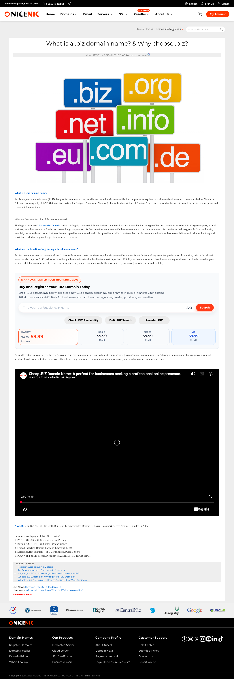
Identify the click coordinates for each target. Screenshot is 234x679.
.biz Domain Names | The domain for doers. (41, 570)
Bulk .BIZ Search (120, 320)
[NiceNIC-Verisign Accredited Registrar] (33, 610)
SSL (121, 14)
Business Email (62, 662)
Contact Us (146, 656)
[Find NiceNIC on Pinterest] (196, 640)
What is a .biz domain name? (31, 193)
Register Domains (20, 645)
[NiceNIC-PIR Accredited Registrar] (152, 610)
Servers (103, 14)
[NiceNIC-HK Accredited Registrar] (54, 610)
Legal (98, 662)
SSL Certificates (62, 656)
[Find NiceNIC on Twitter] (190, 640)
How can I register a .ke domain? (43, 587)
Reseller (141, 12)
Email (87, 14)
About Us (162, 14)
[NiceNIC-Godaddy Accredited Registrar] (74, 610)
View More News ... (23, 594)
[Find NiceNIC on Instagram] (202, 640)
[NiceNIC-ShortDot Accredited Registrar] (217, 610)
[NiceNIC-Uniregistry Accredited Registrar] (171, 610)
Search (205, 307)
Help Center (146, 645)
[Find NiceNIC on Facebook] (184, 640)
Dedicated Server (63, 645)
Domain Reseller (19, 650)
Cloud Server (60, 650)
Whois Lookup (18, 662)
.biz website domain (49, 225)
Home (50, 14)
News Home (144, 29)
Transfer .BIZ (154, 320)
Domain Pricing (19, 656)
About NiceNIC (104, 645)
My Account (218, 14)
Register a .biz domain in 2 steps (35, 566)
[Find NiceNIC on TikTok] (221, 640)
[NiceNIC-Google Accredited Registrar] (194, 610)
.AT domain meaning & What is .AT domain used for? (55, 590)
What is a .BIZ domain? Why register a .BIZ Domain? (46, 576)
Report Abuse (147, 662)
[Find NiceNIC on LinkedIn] (215, 640)
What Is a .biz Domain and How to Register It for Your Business (52, 580)
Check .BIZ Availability (83, 320)
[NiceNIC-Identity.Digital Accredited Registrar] (99, 610)
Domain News (104, 650)
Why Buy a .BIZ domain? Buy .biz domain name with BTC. (49, 573)
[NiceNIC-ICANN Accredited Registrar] (12, 610)
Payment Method (106, 656)
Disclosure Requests (117, 662)
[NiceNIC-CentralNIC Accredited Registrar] (128, 610)
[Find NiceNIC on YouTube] (209, 640)
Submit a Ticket (149, 650)
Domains (67, 14)
